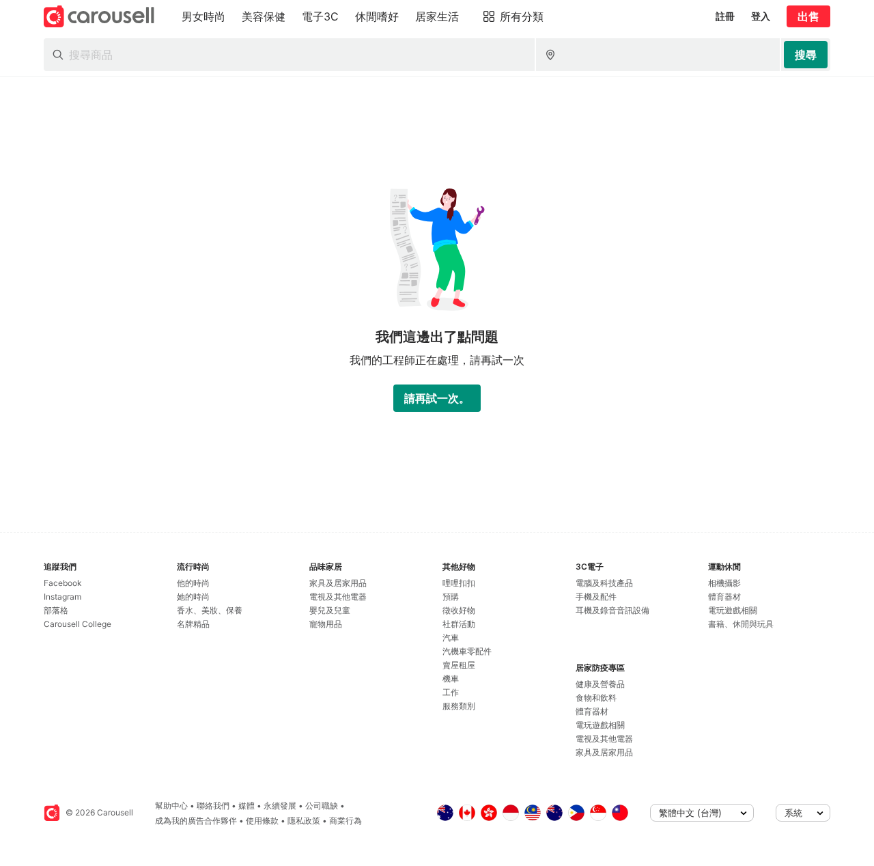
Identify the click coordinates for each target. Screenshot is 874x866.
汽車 (450, 637)
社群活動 (458, 624)
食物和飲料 (596, 698)
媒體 (246, 805)
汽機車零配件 (467, 651)
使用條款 (262, 820)
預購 (450, 596)
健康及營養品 (600, 684)
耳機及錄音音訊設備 (612, 610)
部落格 (56, 610)
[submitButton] (806, 54)
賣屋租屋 (458, 665)
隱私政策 (303, 820)
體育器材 (592, 711)
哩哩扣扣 (458, 583)
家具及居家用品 (338, 583)
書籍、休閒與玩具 (741, 624)
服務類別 (458, 706)
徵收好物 (458, 610)
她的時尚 (193, 596)
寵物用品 (325, 624)
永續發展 (280, 805)
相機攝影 (724, 583)
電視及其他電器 (338, 596)
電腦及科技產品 (604, 583)
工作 (450, 692)
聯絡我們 (213, 805)
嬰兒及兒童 (329, 610)
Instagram (62, 596)
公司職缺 (321, 805)
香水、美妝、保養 (209, 610)
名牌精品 (193, 624)
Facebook (63, 583)
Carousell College (77, 624)
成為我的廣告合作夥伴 (196, 820)
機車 (450, 678)
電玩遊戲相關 (600, 725)
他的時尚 (193, 583)
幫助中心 (171, 805)
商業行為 (345, 820)
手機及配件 (596, 596)
